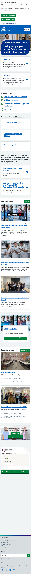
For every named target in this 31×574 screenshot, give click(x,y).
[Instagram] (6, 570)
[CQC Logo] (7, 451)
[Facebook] (2, 570)
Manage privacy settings (15, 437)
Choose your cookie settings (8, 23)
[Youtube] (14, 570)
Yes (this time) (15, 433)
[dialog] (15, 12)
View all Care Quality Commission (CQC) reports (15, 472)
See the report (7, 463)
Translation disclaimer (6, 558)
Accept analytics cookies (8, 15)
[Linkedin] (10, 570)
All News (26, 201)
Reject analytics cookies (8, 19)
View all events (25, 350)
